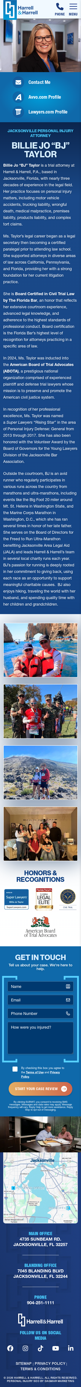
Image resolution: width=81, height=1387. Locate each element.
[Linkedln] (71, 1348)
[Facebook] (10, 1348)
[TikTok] (40, 1348)
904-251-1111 (40, 1303)
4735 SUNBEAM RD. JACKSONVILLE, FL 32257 (40, 1242)
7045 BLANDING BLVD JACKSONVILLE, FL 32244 (40, 1273)
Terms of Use (35, 1072)
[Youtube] (55, 1348)
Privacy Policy (50, 1363)
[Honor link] (16, 899)
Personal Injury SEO (23, 1381)
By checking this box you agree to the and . (42, 1072)
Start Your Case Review (36, 1089)
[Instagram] (25, 1348)
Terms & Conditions (40, 1369)
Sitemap (24, 1363)
